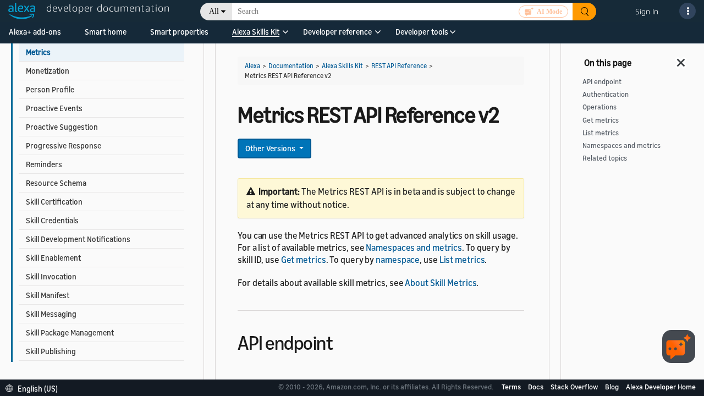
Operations (599, 107)
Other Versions (271, 148)
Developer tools (421, 31)
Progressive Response (63, 145)
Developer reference (337, 31)
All (214, 11)
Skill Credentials (52, 220)
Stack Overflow (575, 386)
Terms (512, 386)
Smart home (106, 31)
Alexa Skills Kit (255, 31)
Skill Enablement (53, 257)
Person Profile (50, 89)
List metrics (462, 259)
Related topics (604, 158)
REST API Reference (399, 66)
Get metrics (303, 259)
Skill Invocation (51, 276)
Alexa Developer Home (661, 386)
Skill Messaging (51, 313)
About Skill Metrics (440, 282)
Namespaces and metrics (414, 247)
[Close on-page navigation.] (681, 59)
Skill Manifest (47, 295)
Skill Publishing (51, 351)
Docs (536, 386)
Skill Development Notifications (78, 239)
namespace (398, 259)
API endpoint (602, 82)
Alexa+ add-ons (35, 31)
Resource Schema (56, 183)
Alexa (252, 66)
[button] (255, 35)
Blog (612, 386)
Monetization (47, 70)
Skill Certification (54, 201)
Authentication (605, 94)
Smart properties (179, 31)
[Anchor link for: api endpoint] (342, 341)
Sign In (646, 11)
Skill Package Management (70, 332)
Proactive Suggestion (62, 126)
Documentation (291, 66)
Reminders (44, 164)
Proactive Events (54, 108)
